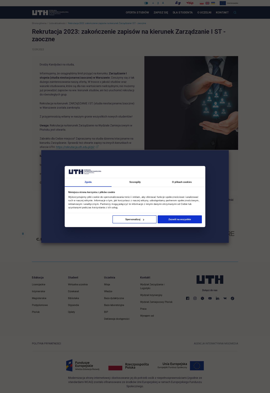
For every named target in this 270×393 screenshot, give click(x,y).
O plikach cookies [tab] (182, 182)
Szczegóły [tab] (135, 182)
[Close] (229, 150)
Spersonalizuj (132, 219)
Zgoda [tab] (88, 182)
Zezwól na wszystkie (179, 219)
